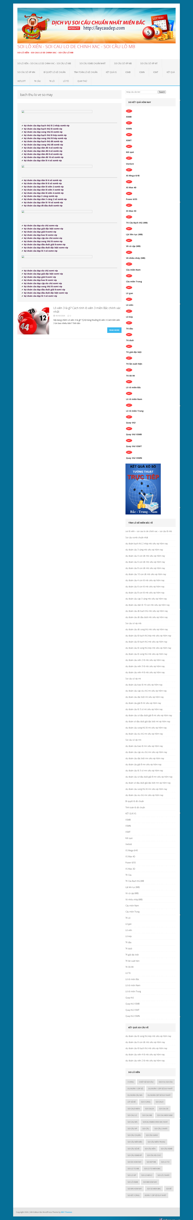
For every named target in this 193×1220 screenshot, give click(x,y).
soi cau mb (147, 1115)
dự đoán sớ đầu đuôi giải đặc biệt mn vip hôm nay (148, 782)
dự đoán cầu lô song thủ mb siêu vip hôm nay (146, 654)
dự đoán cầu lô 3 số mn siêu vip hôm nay (144, 770)
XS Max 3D (131, 211)
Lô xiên (129, 305)
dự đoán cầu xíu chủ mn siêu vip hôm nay (144, 795)
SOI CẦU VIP (132, 1128)
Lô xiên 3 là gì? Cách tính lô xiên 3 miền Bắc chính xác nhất (87, 310)
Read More (114, 330)
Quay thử (82, 81)
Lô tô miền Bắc (133, 387)
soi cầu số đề (133, 1148)
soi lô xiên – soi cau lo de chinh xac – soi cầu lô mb (44, 63)
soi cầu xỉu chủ (154, 1155)
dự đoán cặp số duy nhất (159, 1095)
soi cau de (163, 1108)
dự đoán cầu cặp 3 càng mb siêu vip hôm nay (146, 598)
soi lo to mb (133, 1168)
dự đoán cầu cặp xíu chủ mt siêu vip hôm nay (146, 690)
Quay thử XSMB (134, 434)
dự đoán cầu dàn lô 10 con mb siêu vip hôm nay (147, 605)
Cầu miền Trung (134, 281)
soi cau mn (132, 1122)
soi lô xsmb (133, 1182)
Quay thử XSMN (134, 458)
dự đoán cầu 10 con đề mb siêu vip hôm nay (145, 574)
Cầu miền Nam (133, 269)
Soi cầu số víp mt (149, 63)
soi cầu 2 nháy (160, 1128)
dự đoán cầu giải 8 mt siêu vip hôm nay (143, 703)
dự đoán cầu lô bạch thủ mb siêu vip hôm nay (146, 641)
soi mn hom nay (135, 1188)
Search (162, 92)
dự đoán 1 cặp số (135, 1088)
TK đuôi (130, 340)
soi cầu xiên (150, 1148)
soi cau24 (149, 1108)
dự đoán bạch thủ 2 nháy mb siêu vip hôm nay (146, 543)
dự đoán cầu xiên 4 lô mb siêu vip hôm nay (145, 672)
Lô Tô (66, 81)
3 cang (131, 1082)
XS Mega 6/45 (133, 175)
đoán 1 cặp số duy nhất (155, 1195)
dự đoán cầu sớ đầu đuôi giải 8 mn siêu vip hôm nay (148, 776)
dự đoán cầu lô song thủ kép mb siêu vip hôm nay (148, 648)
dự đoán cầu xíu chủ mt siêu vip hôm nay (144, 733)
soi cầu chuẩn (134, 1135)
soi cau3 (159, 1102)
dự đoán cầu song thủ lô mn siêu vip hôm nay (146, 789)
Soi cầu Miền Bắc (135, 1142)
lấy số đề (132, 1102)
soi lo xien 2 (146, 1175)
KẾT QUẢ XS (111, 72)
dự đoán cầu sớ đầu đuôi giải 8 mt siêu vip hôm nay (148, 715)
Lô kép (129, 317)
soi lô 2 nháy (163, 1175)
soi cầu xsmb (166, 1148)
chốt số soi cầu (146, 1082)
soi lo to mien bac (152, 1168)
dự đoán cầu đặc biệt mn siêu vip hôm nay (144, 758)
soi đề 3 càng (133, 1195)
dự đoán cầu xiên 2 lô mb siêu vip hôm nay (145, 660)
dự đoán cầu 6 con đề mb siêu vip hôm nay (145, 562)
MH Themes (66, 1212)
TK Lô (52, 81)
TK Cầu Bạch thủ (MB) (137, 222)
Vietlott (21, 81)
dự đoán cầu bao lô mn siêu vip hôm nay (144, 746)
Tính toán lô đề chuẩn (85, 72)
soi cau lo (132, 1115)
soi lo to (165, 1162)
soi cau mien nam (164, 1115)
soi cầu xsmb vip (135, 1155)
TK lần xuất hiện (134, 363)
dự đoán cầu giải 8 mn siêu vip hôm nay (143, 764)
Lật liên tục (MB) (134, 234)
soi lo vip (132, 1175)
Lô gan (129, 293)
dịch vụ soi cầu (166, 1082)
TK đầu (129, 328)
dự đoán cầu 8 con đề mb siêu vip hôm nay (145, 568)
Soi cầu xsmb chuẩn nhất (93, 63)
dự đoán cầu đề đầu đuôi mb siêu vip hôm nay (146, 617)
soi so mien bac (154, 1188)
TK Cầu (37, 81)
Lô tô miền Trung (135, 411)
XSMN (142, 72)
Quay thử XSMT (134, 446)
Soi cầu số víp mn (26, 72)
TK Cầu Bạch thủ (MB (134, 881)
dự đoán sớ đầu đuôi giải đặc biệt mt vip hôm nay (147, 721)
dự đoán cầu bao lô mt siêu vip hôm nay (143, 684)
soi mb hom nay (150, 1182)
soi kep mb (151, 1162)
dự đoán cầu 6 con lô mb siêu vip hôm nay (144, 586)
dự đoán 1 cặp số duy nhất (160, 1088)
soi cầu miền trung (156, 1142)
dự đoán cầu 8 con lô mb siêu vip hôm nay (144, 592)
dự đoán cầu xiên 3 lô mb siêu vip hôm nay (145, 666)
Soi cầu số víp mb (123, 63)
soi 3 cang (145, 1102)
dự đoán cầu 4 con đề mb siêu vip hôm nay (145, 555)
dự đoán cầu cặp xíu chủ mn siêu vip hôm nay (146, 752)
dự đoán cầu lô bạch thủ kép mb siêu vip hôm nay (148, 635)
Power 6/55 (131, 199)
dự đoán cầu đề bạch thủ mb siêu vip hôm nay (146, 611)
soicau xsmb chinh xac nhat (155, 1122)
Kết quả (171, 72)
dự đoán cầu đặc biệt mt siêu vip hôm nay (144, 697)
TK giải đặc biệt (134, 352)
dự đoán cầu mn (135, 1095)
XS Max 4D (131, 187)
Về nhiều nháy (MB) (135, 258)
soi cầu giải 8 (152, 1135)
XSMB (128, 72)
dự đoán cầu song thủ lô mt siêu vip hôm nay (146, 727)
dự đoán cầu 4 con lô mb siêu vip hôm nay (144, 580)
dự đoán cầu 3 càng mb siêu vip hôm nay (144, 549)
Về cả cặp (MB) (133, 246)
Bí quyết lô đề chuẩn (54, 72)
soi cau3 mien (134, 1108)
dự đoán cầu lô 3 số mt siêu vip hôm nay (143, 709)
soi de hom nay (134, 1162)
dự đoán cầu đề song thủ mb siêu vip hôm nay (146, 629)
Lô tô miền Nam (134, 399)
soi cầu (145, 1128)
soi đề (169, 1188)
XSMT (155, 72)
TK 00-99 (130, 375)
